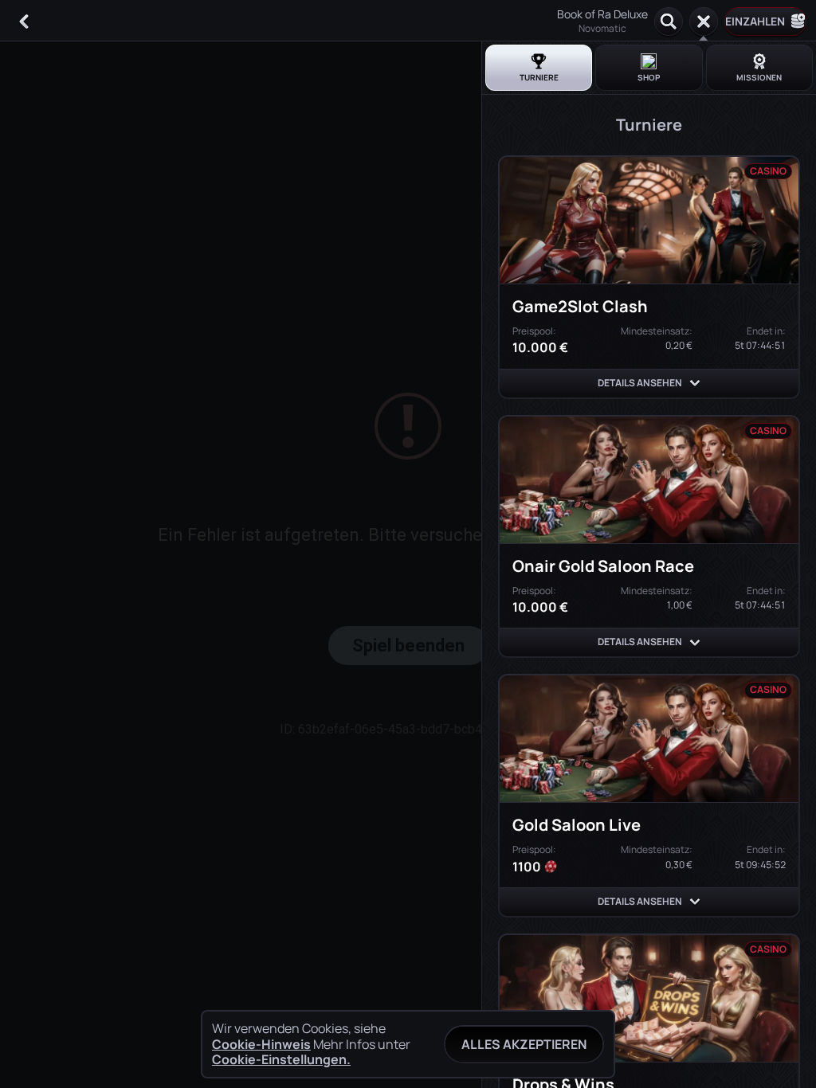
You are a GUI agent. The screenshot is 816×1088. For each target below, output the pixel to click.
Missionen (759, 77)
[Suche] (668, 21)
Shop (649, 77)
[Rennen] (703, 21)
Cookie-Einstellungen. (281, 1059)
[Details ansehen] (694, 383)
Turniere (539, 77)
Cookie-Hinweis (261, 1044)
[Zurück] (24, 21)
